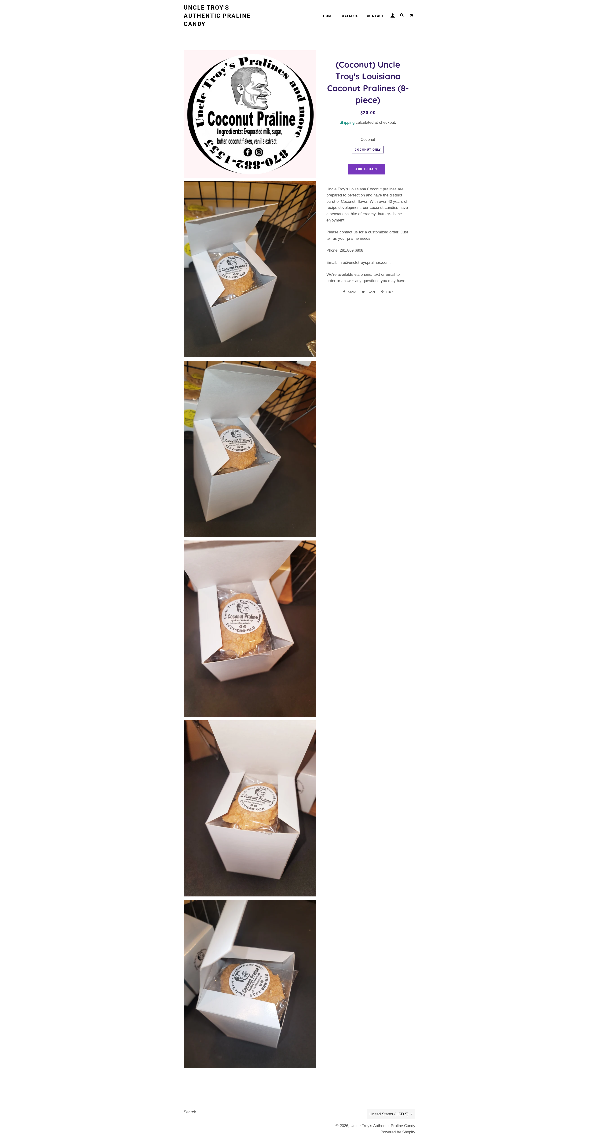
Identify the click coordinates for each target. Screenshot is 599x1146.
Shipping (347, 122)
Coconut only (368, 149)
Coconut (368, 139)
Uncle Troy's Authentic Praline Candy (217, 15)
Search (190, 1112)
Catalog (350, 16)
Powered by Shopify (397, 1132)
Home (328, 16)
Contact (375, 16)
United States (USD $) (389, 1114)
